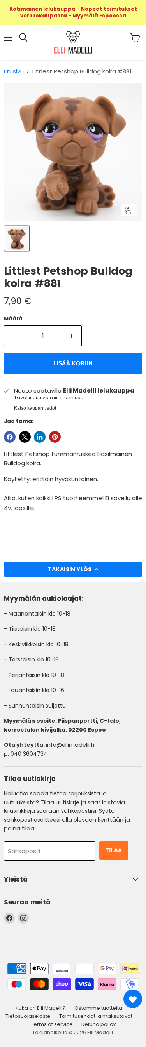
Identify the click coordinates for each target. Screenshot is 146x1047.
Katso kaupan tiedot (35, 408)
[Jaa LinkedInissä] (40, 437)
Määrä (13, 319)
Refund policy (98, 1024)
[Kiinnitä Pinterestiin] (55, 437)
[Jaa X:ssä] (25, 437)
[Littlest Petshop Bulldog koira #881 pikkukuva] (16, 238)
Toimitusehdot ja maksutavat (95, 1016)
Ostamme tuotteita (98, 1008)
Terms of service (52, 1024)
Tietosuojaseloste (28, 1016)
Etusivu (14, 71)
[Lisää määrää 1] (71, 335)
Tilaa (114, 850)
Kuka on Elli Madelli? (41, 1008)
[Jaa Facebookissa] (10, 437)
